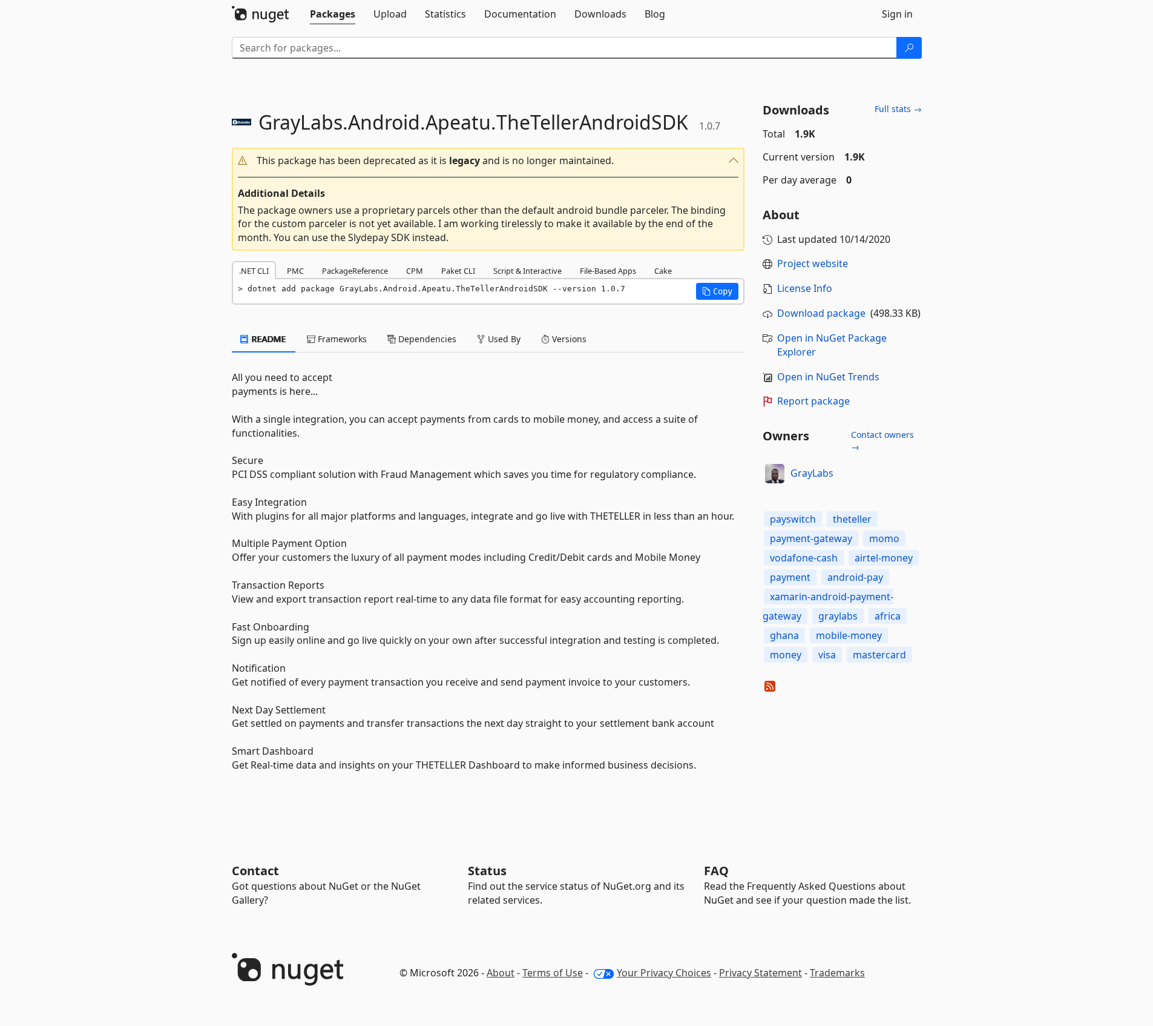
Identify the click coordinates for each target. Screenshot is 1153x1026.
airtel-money (884, 557)
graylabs (838, 616)
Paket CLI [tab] (458, 270)
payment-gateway (811, 538)
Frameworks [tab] (341, 339)
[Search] (909, 48)
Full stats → (898, 108)
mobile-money (849, 635)
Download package (821, 313)
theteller (852, 519)
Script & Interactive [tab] (527, 270)
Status (487, 870)
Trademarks (837, 972)
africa (888, 616)
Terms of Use (552, 972)
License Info (804, 288)
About (500, 972)
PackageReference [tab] (355, 270)
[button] (488, 161)
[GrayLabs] (775, 474)
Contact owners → (882, 440)
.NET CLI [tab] (254, 270)
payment (790, 577)
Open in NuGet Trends (828, 376)
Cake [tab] (663, 270)
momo (884, 538)
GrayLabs (811, 473)
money (785, 654)
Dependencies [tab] (426, 339)
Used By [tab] (503, 339)
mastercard (879, 654)
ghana (784, 635)
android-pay (855, 577)
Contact (255, 870)
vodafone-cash (804, 557)
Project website (812, 263)
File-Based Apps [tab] (608, 270)
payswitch (793, 519)
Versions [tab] (568, 339)
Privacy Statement (760, 972)
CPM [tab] (414, 270)
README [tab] (267, 339)
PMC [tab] (295, 270)
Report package (813, 401)
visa (827, 654)
